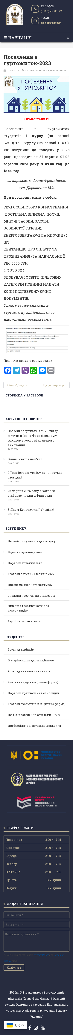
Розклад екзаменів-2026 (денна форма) (37, 704)
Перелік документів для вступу (32, 541)
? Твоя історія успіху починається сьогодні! (35, 475)
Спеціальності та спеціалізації (31, 595)
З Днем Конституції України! (31, 509)
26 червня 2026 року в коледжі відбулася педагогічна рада (31, 493)
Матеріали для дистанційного (31, 660)
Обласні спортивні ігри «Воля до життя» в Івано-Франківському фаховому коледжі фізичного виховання (33, 438)
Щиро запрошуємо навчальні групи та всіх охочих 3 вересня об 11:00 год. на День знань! (56, 385)
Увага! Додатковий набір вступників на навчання (20, 385)
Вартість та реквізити (24, 621)
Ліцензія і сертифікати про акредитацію (28, 608)
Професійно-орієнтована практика (34, 725)
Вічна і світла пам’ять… (26, 459)
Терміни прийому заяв (25, 552)
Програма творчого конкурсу (30, 585)
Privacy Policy (41, 954)
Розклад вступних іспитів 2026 (31, 574)
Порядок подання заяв (25, 563)
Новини (44, 70)
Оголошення (58, 70)
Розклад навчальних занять (29, 671)
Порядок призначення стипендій (33, 693)
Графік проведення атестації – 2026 (34, 715)
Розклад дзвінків (21, 649)
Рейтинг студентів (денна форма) (33, 682)
